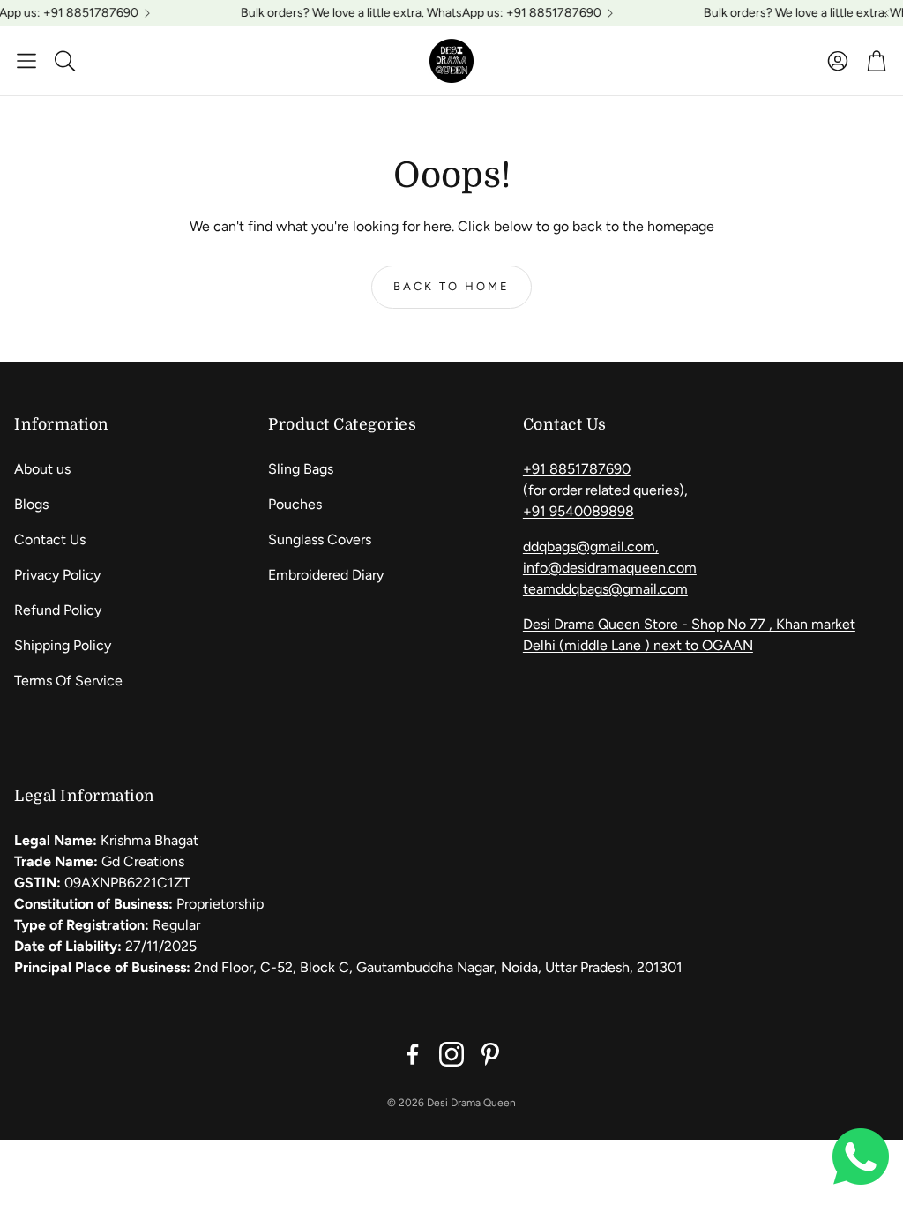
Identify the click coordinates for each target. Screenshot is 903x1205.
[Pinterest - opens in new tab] (490, 1054)
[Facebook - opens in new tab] (412, 1054)
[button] (26, 61)
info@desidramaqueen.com (610, 567)
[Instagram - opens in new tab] (451, 1054)
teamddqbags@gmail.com (605, 588)
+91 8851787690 (577, 468)
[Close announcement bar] (885, 13)
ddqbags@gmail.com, (591, 546)
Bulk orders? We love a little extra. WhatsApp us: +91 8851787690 (413, 13)
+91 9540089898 (578, 511)
